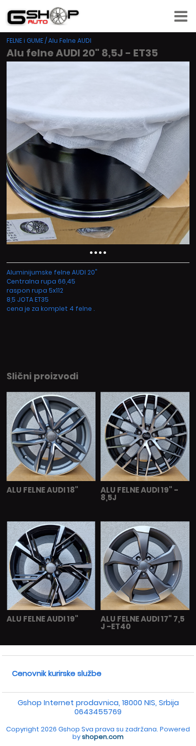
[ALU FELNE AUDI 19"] (51, 608)
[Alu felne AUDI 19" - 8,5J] (145, 479)
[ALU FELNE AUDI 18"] (51, 479)
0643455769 (98, 711)
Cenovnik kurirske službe (57, 673)
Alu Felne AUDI (69, 40)
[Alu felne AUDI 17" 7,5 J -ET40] (145, 608)
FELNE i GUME (25, 40)
